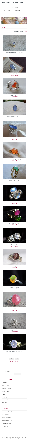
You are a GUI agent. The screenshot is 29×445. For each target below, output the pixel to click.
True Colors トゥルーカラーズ (13, 2)
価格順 (21, 31)
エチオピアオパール (14, 287)
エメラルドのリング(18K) (14, 180)
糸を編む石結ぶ (5, 391)
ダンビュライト (14, 244)
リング (7, 24)
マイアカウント (5, 426)
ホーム (5, 7)
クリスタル (4, 382)
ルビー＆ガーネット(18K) (14, 223)
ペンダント (4, 397)
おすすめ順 (16, 31)
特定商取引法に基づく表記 (21, 437)
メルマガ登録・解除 (6, 423)
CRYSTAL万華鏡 (5, 399)
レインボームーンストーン (14, 202)
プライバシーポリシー (11, 438)
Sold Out (4, 402)
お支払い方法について (7, 417)
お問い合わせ (17, 10)
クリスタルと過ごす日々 (7, 411)
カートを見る (6, 13)
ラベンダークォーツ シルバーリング (14, 351)
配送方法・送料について (7, 420)
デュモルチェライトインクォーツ (14, 73)
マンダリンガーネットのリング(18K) (14, 159)
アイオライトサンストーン (14, 266)
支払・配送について (15, 7)
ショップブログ (7, 10)
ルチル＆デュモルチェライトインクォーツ (14, 52)
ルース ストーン (6, 385)
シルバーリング (14, 330)
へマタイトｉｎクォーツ (14, 95)
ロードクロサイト (14, 308)
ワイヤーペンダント (6, 388)
